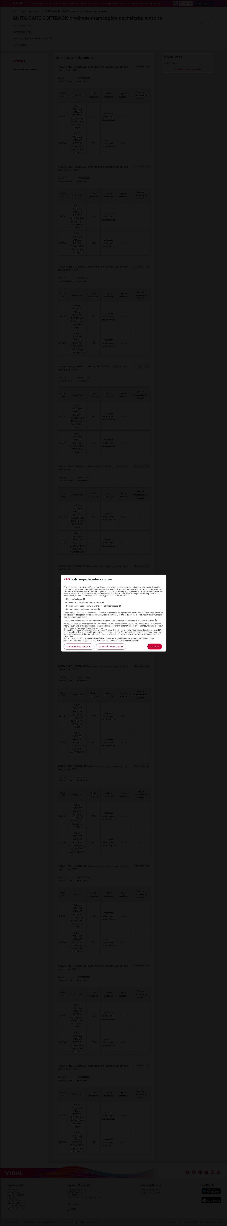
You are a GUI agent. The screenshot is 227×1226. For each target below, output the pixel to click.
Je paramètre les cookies (111, 647)
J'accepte (154, 647)
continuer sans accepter (78, 647)
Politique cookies (131, 641)
